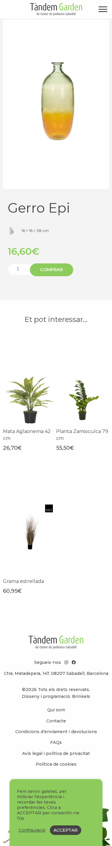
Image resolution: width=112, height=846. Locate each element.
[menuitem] (56, 709)
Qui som (56, 710)
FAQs (56, 742)
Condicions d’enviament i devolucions (56, 731)
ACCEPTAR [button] (65, 830)
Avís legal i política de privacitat (56, 753)
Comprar (51, 269)
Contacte (56, 721)
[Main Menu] (103, 10)
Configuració (32, 830)
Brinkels (81, 696)
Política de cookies (56, 764)
